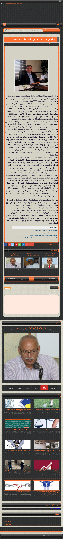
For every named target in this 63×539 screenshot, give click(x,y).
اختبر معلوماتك (8, 518)
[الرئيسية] (58, 25)
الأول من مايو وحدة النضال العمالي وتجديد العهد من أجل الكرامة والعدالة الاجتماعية (38, 237)
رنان (31, 9)
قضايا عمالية (8, 521)
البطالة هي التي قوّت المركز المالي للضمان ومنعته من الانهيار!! (43, 235)
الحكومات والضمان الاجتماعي (50, 232)
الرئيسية (46, 43)
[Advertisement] (30, 50)
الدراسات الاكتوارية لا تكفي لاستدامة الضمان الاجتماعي (45, 230)
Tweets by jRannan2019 (53, 509)
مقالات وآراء (41, 43)
